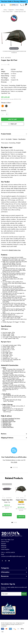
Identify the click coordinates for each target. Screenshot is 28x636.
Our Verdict (8, 139)
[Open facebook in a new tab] (2, 561)
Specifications (22, 139)
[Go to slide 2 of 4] (13, 467)
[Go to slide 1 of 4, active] (11, 467)
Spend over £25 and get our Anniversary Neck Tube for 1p (14, 1)
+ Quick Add (21, 516)
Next (25, 496)
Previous (3, 496)
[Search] (4, 5)
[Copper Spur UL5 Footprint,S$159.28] (7, 488)
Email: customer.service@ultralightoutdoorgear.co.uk (13, 555)
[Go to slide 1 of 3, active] (12, 522)
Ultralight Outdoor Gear (15, 250)
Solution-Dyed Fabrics (8, 427)
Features (15, 139)
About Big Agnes (6, 426)
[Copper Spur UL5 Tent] (2, 51)
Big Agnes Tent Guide (8, 420)
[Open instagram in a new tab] (5, 561)
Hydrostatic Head (6, 424)
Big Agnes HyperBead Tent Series (11, 418)
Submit (24, 593)
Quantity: (3, 110)
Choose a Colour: (6, 103)
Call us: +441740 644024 (8, 552)
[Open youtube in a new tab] (9, 561)
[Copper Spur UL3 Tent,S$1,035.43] (21, 488)
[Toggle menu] (2, 5)
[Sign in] (23, 5)
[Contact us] (21, 5)
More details (14, 462)
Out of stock (7, 514)
